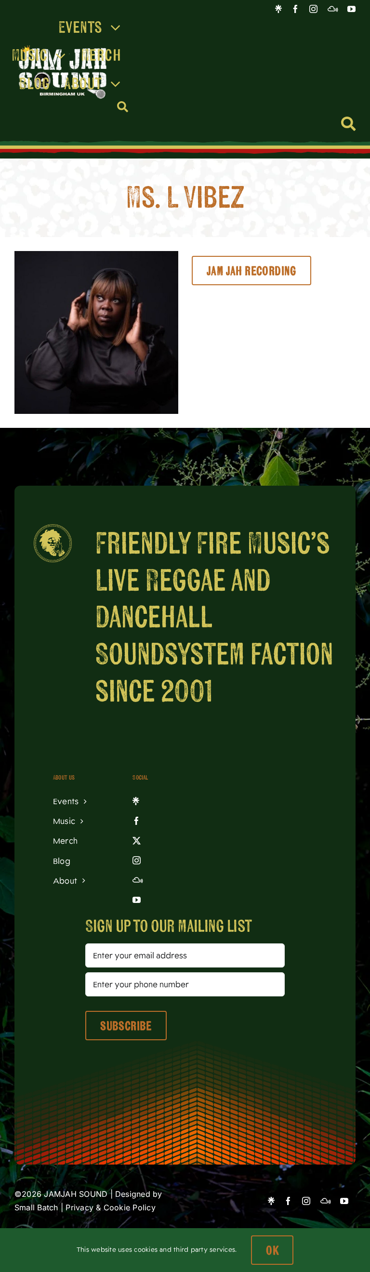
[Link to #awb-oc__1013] (348, 124)
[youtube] (351, 9)
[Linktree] (278, 9)
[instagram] (313, 9)
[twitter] (165, 841)
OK (272, 1250)
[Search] (123, 107)
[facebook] (295, 9)
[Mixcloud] (333, 9)
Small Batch (36, 1207)
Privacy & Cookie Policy (111, 1207)
